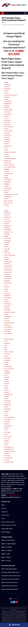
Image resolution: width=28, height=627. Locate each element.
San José (7, 249)
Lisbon (6, 289)
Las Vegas (7, 432)
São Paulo (7, 112)
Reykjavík (7, 373)
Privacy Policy (5, 515)
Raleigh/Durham (9, 323)
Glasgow (7, 184)
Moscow (6, 293)
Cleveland (7, 310)
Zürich (6, 413)
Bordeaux (7, 343)
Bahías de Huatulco (10, 152)
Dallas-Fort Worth (9, 312)
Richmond (7, 325)
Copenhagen (8, 266)
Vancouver (7, 221)
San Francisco (8, 333)
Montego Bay (8, 394)
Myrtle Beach (8, 196)
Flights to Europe (6, 560)
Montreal (7, 137)
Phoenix (6, 319)
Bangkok (7, 169)
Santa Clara (7, 261)
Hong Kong (7, 238)
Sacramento (8, 329)
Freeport (7, 97)
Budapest (7, 371)
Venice (6, 390)
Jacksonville (8, 426)
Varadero (7, 264)
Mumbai (6, 377)
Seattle (6, 441)
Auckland (7, 280)
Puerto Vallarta (8, 165)
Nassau (6, 99)
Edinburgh (7, 182)
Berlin (6, 356)
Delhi (5, 375)
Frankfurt (7, 360)
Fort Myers (7, 419)
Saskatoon (7, 213)
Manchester (8, 188)
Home (3, 22)
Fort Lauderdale (9, 417)
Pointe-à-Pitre (8, 352)
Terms (3, 518)
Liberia (6, 247)
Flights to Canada (6, 547)
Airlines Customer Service (8, 525)
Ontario (6, 205)
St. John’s (7, 215)
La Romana (7, 268)
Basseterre (7, 295)
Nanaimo (7, 141)
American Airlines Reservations (10, 579)
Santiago (7, 234)
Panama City (8, 283)
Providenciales (8, 173)
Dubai (6, 175)
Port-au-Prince (9, 369)
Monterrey (7, 163)
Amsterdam (8, 278)
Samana (6, 274)
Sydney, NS (7, 217)
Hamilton (7, 108)
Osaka (6, 398)
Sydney (6, 91)
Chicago (6, 308)
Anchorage (7, 297)
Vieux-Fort (7, 400)
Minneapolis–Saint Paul (11, 194)
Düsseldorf (7, 358)
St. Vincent (7, 403)
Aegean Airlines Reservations (9, 589)
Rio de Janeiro (8, 110)
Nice (5, 348)
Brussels (6, 106)
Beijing (6, 236)
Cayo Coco (7, 253)
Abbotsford (7, 114)
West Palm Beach (9, 451)
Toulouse (7, 354)
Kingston (7, 392)
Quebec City (8, 146)
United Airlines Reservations (9, 586)
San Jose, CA (8, 436)
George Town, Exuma (10, 95)
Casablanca (8, 276)
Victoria (6, 223)
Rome (6, 388)
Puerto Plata (8, 270)
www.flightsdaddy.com (13, 495)
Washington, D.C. (9, 447)
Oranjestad (7, 84)
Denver (6, 314)
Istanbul (6, 171)
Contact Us (4, 512)
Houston (6, 424)
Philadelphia (8, 316)
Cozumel (7, 156)
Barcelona (7, 409)
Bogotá (6, 244)
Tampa (6, 443)
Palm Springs (8, 458)
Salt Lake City (8, 327)
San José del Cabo (9, 167)
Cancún (6, 154)
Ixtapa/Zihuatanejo (10, 158)
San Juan (7, 438)
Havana (6, 257)
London (6, 186)
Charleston (7, 304)
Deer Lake (7, 120)
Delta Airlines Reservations (9, 569)
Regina (6, 211)
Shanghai (7, 242)
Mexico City (7, 161)
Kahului (6, 428)
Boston (6, 302)
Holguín (6, 259)
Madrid (6, 411)
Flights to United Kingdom (8, 544)
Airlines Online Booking (7, 522)
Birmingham (8, 180)
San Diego (7, 331)
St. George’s (8, 367)
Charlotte (7, 306)
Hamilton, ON (8, 131)
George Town (8, 232)
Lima (5, 285)
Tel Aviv (6, 383)
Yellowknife (7, 230)
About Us (3, 508)
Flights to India (5, 554)
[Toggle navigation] (25, 13)
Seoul (6, 407)
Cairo (6, 341)
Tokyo (6, 148)
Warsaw (6, 287)
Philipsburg (7, 405)
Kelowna (6, 133)
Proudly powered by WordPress (9, 608)
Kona (5, 430)
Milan (6, 386)
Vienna (6, 93)
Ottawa (6, 144)
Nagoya (6, 396)
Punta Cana (7, 272)
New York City (8, 201)
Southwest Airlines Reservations (10, 572)
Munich (6, 362)
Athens (6, 364)
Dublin (6, 379)
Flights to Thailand (6, 550)
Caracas (6, 453)
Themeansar (14, 609)
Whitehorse (7, 225)
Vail (5, 445)
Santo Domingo (9, 339)
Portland (7, 321)
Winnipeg (7, 228)
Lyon (5, 345)
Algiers (6, 82)
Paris (5, 350)
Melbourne (7, 89)
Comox (6, 118)
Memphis (7, 190)
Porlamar (7, 455)
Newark (6, 199)
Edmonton (7, 122)
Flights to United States (8, 540)
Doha (6, 291)
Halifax (6, 129)
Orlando (6, 460)
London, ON (7, 135)
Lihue (5, 434)
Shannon (7, 381)
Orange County (9, 462)
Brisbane (7, 86)
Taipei (6, 415)
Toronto (6, 219)
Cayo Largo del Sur (9, 255)
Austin (6, 299)
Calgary (6, 116)
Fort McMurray (8, 127)
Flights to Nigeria (6, 557)
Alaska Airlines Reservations (9, 582)
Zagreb (6, 251)
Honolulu (6, 422)
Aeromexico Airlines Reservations (11, 576)
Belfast (6, 177)
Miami (6, 192)
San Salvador (8, 101)
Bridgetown (7, 103)
